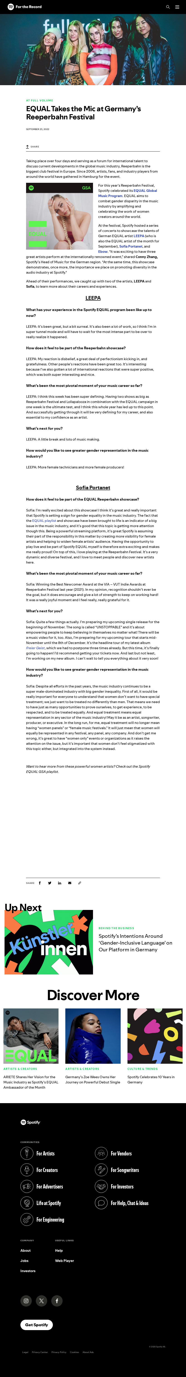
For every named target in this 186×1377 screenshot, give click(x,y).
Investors (27, 1270)
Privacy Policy (58, 1352)
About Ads (88, 1352)
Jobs (24, 1260)
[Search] (168, 7)
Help (59, 1250)
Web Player (64, 1260)
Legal (25, 1352)
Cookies (74, 1352)
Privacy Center (40, 1352)
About (25, 1250)
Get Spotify (39, 1325)
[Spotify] (24, 7)
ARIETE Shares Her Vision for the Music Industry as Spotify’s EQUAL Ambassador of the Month (30, 1082)
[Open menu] (177, 7)
